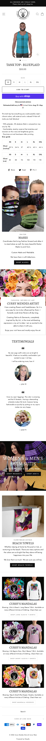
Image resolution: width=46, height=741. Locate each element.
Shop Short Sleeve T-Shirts (23, 658)
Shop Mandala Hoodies (23, 702)
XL (31, 82)
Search (23, 711)
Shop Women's (14, 474)
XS (8, 82)
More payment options (23, 101)
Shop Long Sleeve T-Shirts (23, 615)
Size (23, 78)
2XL (37, 82)
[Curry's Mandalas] (23, 588)
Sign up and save (23, 719)
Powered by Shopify (23, 739)
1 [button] (20, 60)
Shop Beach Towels (22, 565)
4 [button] (26, 60)
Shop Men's (33, 474)
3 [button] (24, 60)
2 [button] (22, 60)
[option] (23, 3)
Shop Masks (22, 262)
